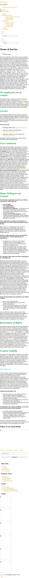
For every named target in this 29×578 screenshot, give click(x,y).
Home (4, 466)
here (1, 287)
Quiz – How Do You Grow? (10, 489)
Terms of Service (24, 169)
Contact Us (6, 476)
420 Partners (6, 486)
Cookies (25, 103)
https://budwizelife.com (20, 119)
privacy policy (23, 100)
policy (23, 332)
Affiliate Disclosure (8, 480)
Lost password (6, 470)
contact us (10, 338)
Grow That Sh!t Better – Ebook (11, 490)
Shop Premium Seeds (8, 488)
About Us (5, 468)
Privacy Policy (6, 479)
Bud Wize (2, 574)
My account (6, 469)
